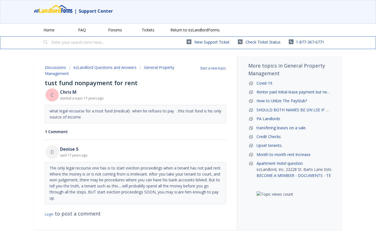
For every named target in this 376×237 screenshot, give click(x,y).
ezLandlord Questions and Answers (105, 67)
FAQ (82, 30)
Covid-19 (264, 83)
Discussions (55, 67)
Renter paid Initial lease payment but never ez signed (303, 92)
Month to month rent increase (283, 154)
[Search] (46, 42)
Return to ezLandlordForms (195, 30)
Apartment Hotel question (280, 163)
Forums (115, 30)
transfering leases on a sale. (281, 127)
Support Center (96, 11)
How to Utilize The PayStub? (282, 100)
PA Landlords (268, 118)
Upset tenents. (269, 145)
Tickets (148, 30)
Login (49, 214)
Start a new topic (213, 68)
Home (49, 30)
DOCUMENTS (310, 175)
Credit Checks (269, 136)
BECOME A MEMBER (275, 175)
